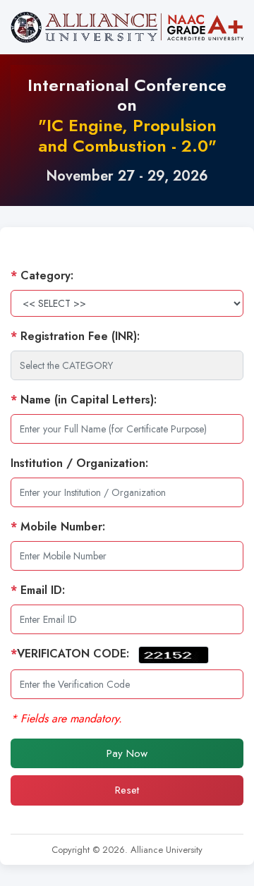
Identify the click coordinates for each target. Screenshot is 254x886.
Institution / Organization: (79, 463)
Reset (127, 790)
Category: (42, 275)
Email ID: (38, 590)
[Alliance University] (127, 27)
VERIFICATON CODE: (72, 653)
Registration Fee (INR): (75, 336)
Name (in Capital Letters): (84, 400)
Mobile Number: (58, 526)
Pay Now (127, 753)
